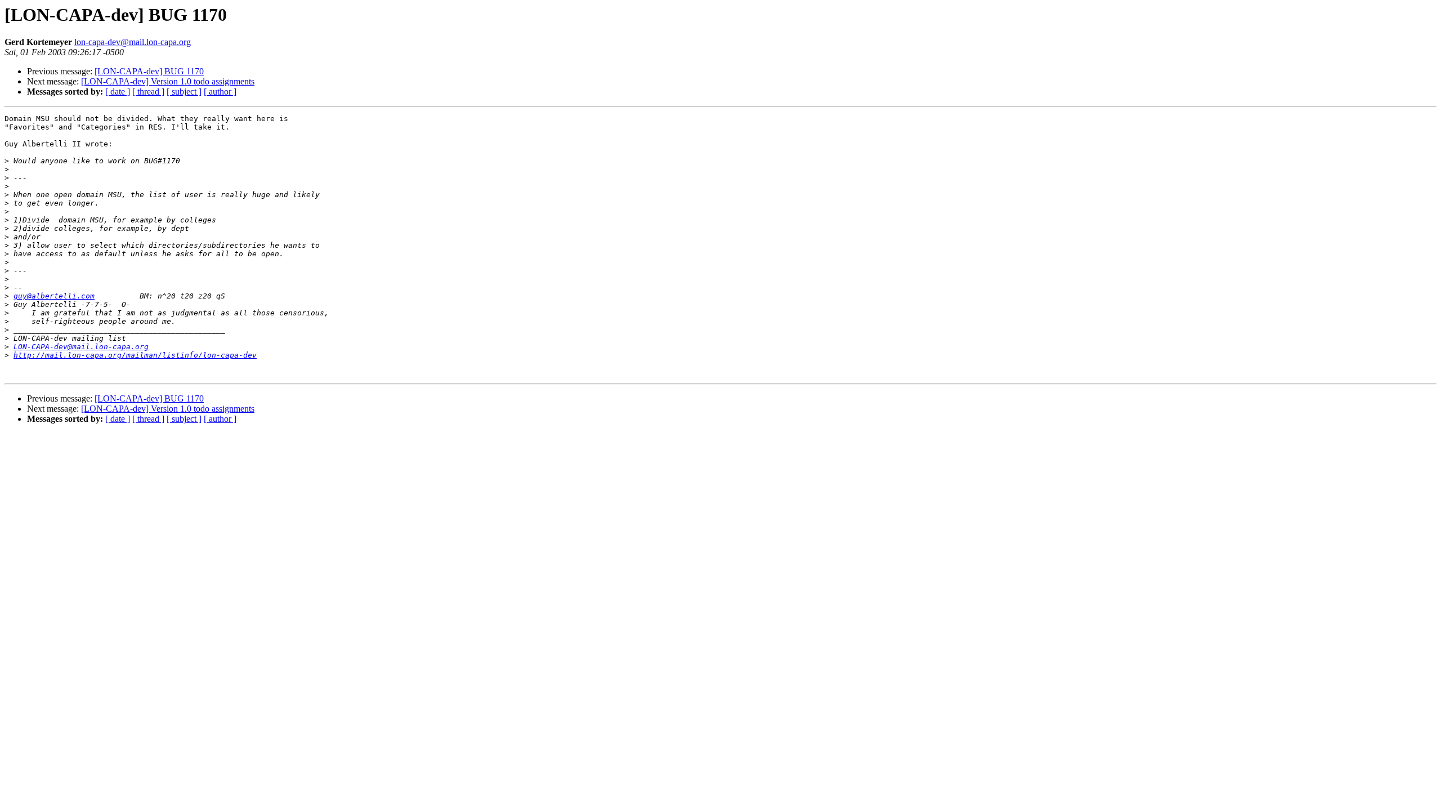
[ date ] (117, 91)
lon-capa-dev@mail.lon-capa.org (132, 42)
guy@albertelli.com (54, 296)
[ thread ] (148, 91)
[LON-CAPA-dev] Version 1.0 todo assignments (167, 81)
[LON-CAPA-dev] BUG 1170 (149, 71)
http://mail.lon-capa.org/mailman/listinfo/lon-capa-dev (135, 355)
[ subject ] (184, 91)
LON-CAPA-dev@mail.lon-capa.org (81, 346)
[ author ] (220, 91)
